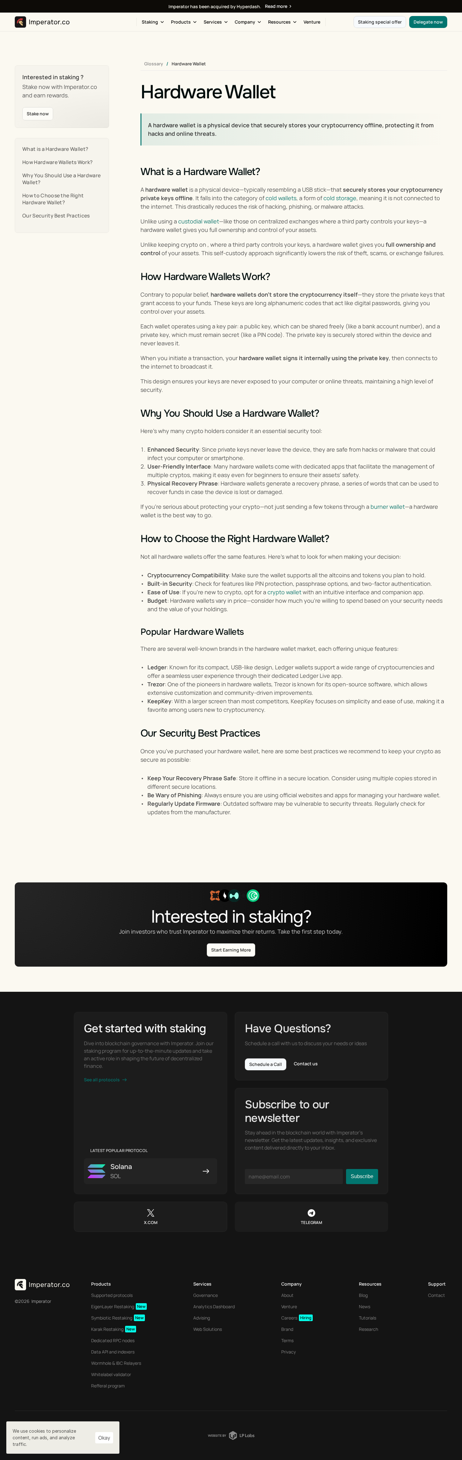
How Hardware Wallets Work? (57, 162)
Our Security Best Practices (56, 215)
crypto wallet (284, 592)
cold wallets (281, 198)
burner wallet (388, 506)
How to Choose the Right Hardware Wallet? (53, 199)
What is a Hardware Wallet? (55, 148)
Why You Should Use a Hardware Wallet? (61, 179)
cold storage (339, 198)
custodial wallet (198, 221)
